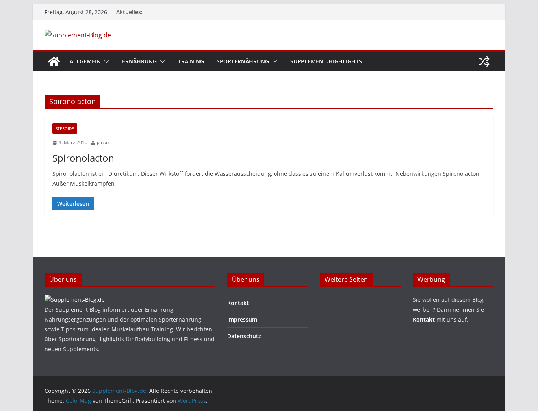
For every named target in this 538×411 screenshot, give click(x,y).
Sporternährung (243, 61)
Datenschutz (244, 336)
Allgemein (85, 61)
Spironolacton (83, 157)
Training (191, 61)
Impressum (242, 319)
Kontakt (238, 303)
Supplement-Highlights (326, 61)
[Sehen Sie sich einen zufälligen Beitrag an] (484, 61)
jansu (103, 142)
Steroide (65, 128)
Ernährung (139, 61)
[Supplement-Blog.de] (54, 61)
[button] (105, 61)
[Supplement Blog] (75, 299)
